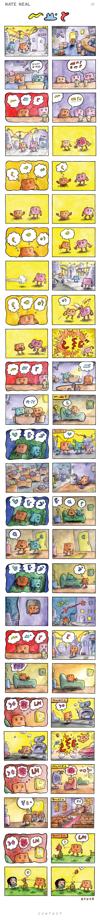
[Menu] (93, 4)
